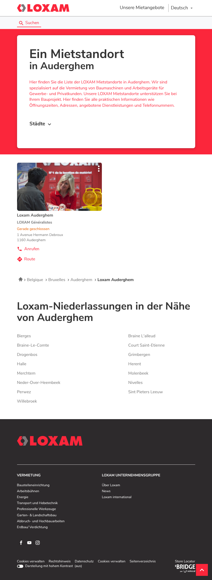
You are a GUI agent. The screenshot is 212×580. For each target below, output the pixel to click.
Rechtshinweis (60, 561)
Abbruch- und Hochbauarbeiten (41, 521)
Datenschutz (84, 561)
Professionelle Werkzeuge (36, 509)
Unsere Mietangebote (142, 7)
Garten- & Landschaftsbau (37, 515)
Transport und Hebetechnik (37, 503)
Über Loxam (111, 485)
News (106, 491)
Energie (22, 497)
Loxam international (117, 497)
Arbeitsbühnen (28, 491)
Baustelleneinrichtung (33, 485)
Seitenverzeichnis (143, 561)
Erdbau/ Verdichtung (32, 527)
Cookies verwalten (31, 561)
